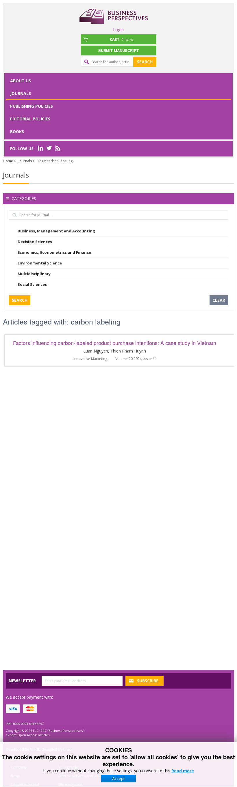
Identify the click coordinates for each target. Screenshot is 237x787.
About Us (20, 80)
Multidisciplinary (34, 273)
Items (121, 39)
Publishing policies (31, 106)
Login (118, 29)
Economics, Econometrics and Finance (54, 252)
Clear (218, 300)
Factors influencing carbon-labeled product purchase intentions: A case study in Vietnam (114, 342)
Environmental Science (40, 263)
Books (17, 131)
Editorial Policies (30, 119)
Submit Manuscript (118, 50)
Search (145, 61)
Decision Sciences (35, 241)
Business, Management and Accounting (56, 231)
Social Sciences (32, 284)
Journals (20, 93)
